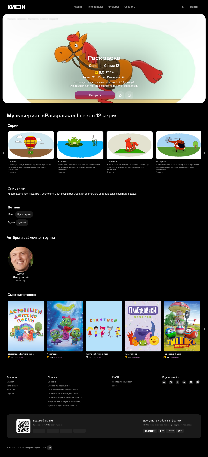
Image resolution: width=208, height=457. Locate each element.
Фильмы (11, 389)
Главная (11, 19)
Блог (114, 385)
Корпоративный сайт (122, 382)
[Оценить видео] (120, 95)
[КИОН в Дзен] (192, 382)
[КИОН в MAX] (172, 382)
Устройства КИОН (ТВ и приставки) (64, 401)
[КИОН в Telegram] (185, 382)
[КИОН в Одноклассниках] (178, 382)
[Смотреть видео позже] (129, 95)
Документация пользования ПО (63, 405)
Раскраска (33, 19)
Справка (52, 382)
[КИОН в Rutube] (198, 382)
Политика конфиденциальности (63, 393)
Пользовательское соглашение (63, 389)
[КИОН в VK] (165, 382)
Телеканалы (12, 385)
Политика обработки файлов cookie (65, 397)
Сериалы (21, 19)
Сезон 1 (44, 19)
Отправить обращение (59, 385)
